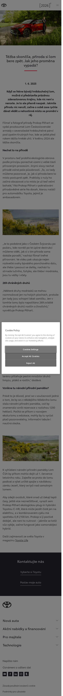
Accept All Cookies (30, 356)
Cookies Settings (30, 349)
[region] (31, 348)
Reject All (30, 363)
